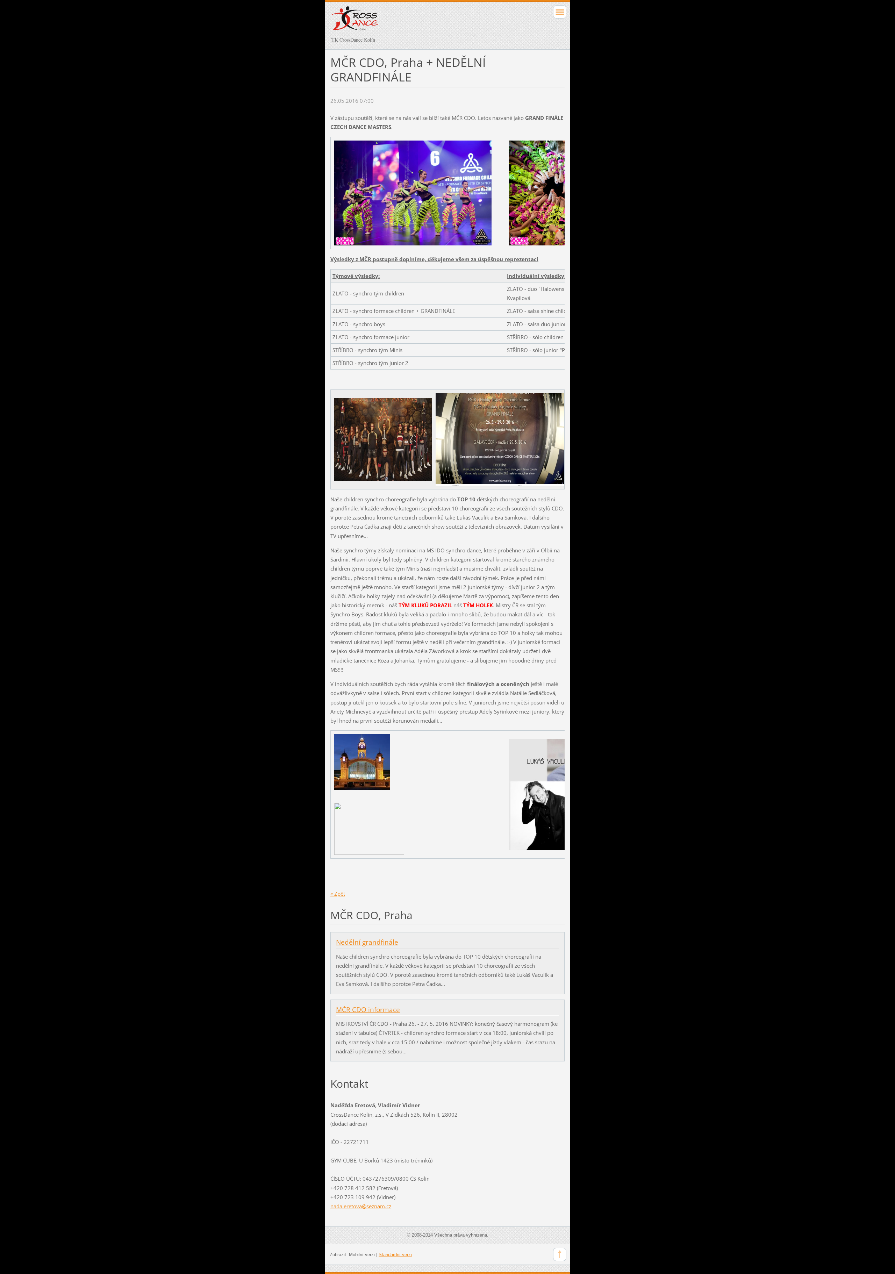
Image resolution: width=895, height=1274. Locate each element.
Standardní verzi (395, 1254)
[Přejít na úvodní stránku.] (424, 21)
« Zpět (337, 893)
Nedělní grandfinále (367, 942)
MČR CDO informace (368, 1009)
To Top (559, 1254)
